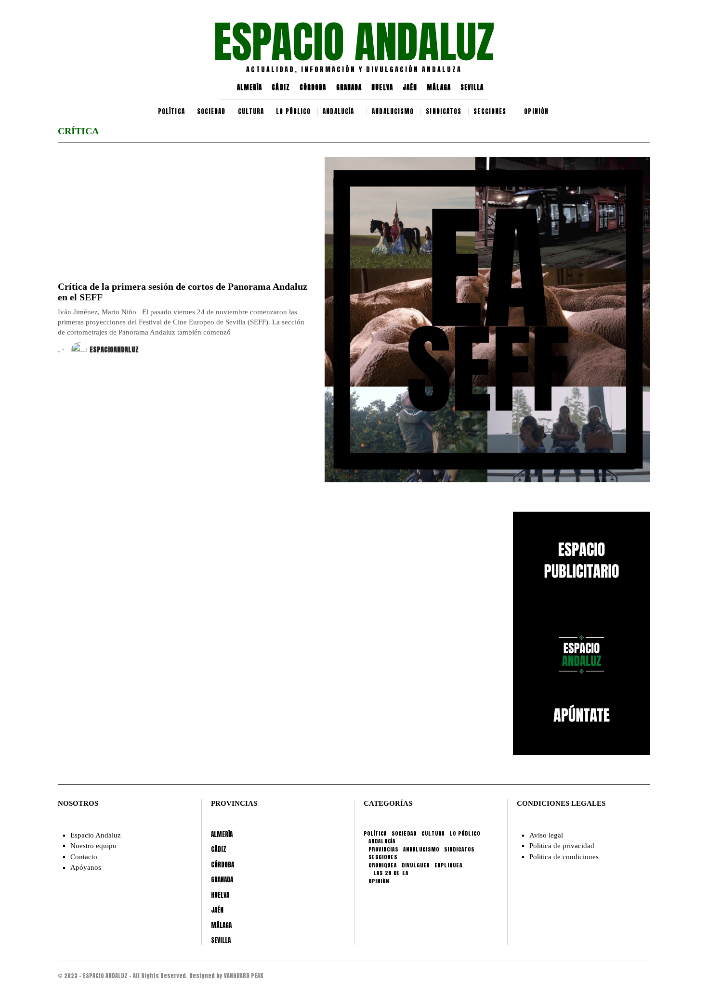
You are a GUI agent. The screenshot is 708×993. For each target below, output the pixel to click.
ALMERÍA (249, 87)
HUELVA (382, 87)
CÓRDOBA (313, 87)
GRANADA (349, 87)
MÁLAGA (439, 87)
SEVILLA (472, 87)
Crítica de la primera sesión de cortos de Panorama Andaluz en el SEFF (182, 291)
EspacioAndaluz (114, 350)
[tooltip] (82, 45)
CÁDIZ (281, 87)
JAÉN (410, 87)
